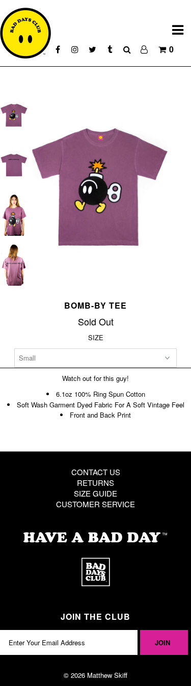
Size (95, 337)
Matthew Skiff (107, 675)
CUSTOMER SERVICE (95, 504)
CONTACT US (95, 472)
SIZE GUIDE (95, 493)
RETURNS (95, 482)
